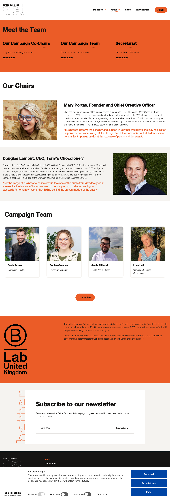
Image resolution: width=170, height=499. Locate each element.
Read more (8, 57)
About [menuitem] (114, 9)
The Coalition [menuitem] (142, 9)
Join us (161, 9)
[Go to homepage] (13, 10)
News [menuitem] (128, 9)
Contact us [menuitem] (50, 463)
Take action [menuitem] (97, 9)
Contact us (85, 297)
